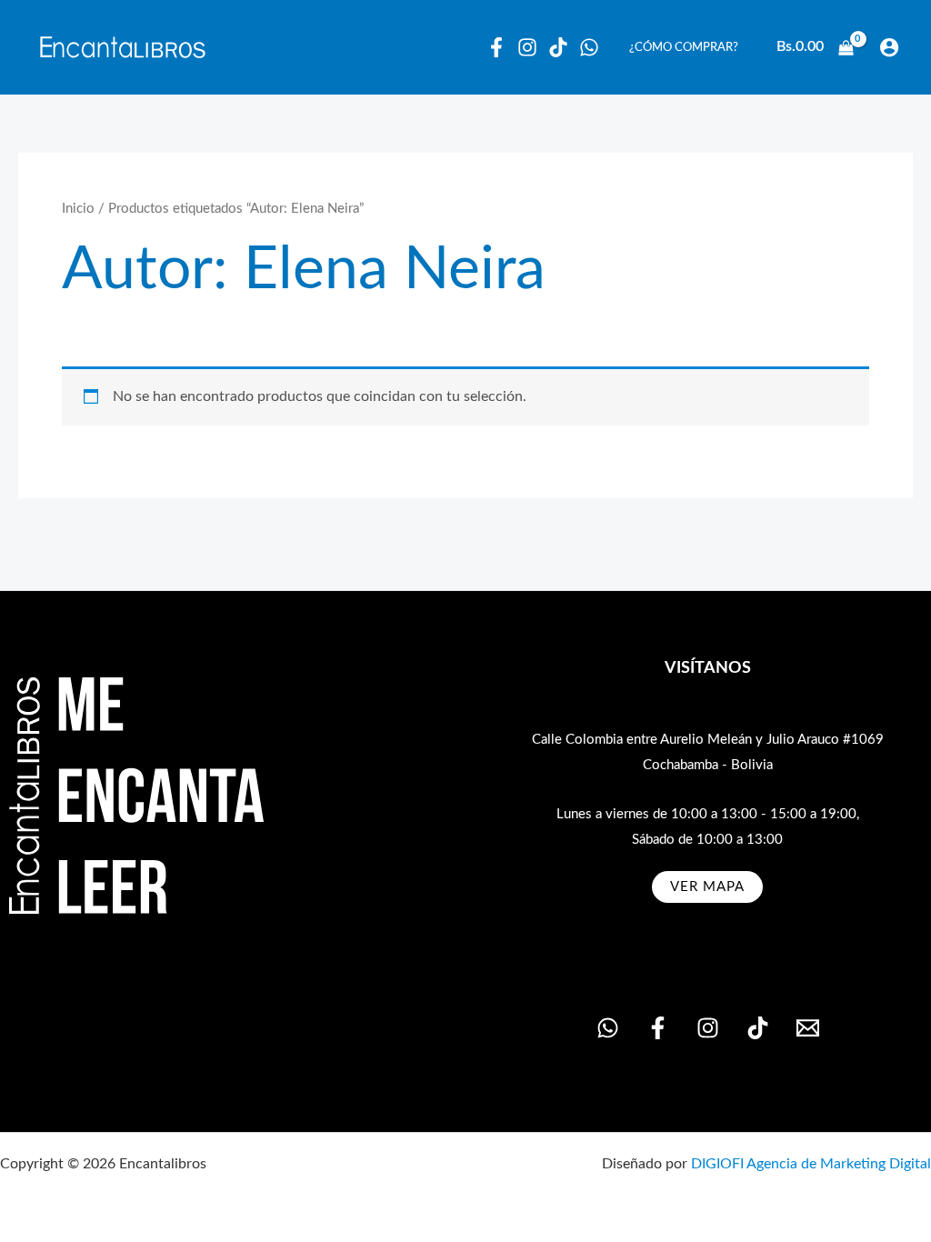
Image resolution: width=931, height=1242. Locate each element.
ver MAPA (707, 887)
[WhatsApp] (589, 47)
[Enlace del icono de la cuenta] (889, 47)
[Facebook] (496, 47)
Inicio (78, 208)
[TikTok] (757, 1028)
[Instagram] (527, 47)
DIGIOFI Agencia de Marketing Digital (811, 1164)
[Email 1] (807, 1028)
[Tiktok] (558, 47)
